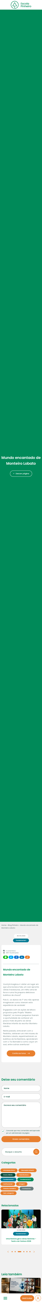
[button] (8, 1251)
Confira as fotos (19, 1053)
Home (3, 925)
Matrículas (27, 1298)
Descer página (22, 473)
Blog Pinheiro (13, 925)
